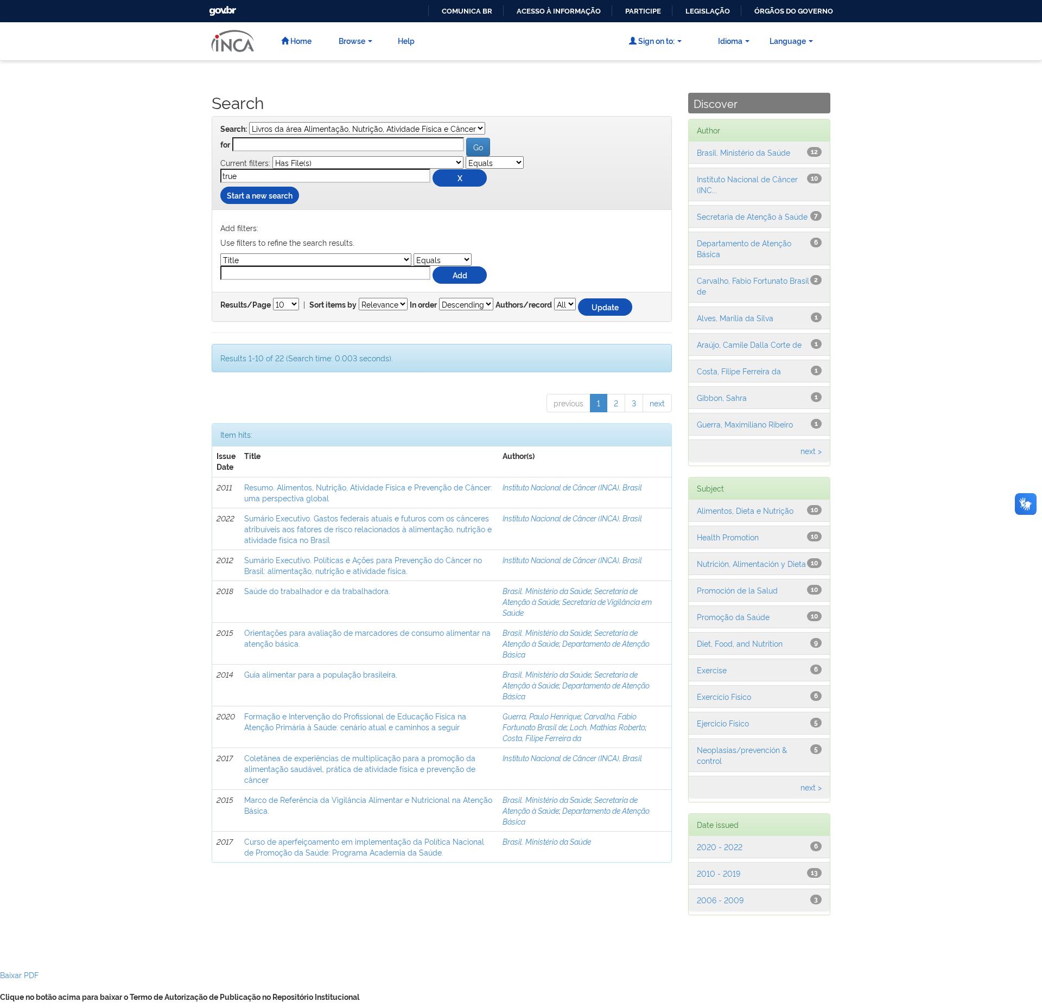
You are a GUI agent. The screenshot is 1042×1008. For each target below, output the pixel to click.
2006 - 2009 (720, 900)
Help (406, 40)
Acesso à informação (559, 11)
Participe (643, 11)
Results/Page (245, 305)
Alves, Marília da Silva (735, 317)
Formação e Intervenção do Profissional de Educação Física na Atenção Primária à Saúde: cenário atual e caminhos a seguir (355, 721)
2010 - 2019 (718, 873)
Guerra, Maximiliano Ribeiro (745, 424)
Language (788, 40)
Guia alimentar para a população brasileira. (320, 674)
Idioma (730, 40)
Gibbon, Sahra (722, 397)
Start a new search (260, 195)
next (657, 403)
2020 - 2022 (719, 846)
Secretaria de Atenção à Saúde (752, 216)
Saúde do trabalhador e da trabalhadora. (317, 590)
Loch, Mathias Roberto (607, 727)
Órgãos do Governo (793, 11)
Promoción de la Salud (737, 590)
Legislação (707, 11)
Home (300, 40)
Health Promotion (728, 537)
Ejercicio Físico (723, 723)
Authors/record (523, 305)
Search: (233, 129)
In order (423, 305)
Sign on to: (656, 40)
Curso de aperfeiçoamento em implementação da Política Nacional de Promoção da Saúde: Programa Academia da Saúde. (364, 846)
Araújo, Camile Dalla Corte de (749, 344)
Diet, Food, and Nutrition (740, 643)
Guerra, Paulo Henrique (542, 716)
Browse (352, 40)
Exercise (712, 670)
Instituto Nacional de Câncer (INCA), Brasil (572, 487)
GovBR (221, 8)
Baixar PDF (19, 974)
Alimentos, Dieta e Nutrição (745, 510)
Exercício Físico (724, 696)
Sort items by (333, 305)
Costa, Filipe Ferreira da (542, 737)
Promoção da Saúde (733, 616)
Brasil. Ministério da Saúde (547, 590)
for (225, 145)
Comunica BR (467, 11)
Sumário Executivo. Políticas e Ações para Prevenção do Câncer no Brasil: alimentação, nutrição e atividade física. (363, 565)
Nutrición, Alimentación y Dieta (751, 563)
